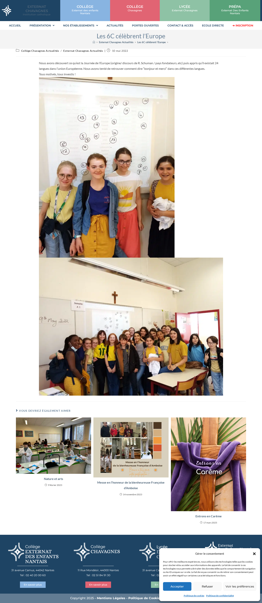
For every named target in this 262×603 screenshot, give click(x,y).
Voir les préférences (240, 586)
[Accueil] (94, 42)
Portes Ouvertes (145, 25)
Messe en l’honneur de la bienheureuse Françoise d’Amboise (131, 485)
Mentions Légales (111, 598)
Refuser (207, 586)
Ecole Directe (213, 25)
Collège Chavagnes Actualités (40, 50)
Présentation (40, 25)
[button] (254, 554)
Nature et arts (53, 479)
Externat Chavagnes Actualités (83, 50)
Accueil (15, 25)
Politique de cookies (194, 595)
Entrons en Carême (208, 516)
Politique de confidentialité (220, 595)
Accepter (177, 586)
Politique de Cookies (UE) (148, 598)
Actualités (115, 25)
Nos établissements (78, 25)
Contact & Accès (180, 25)
